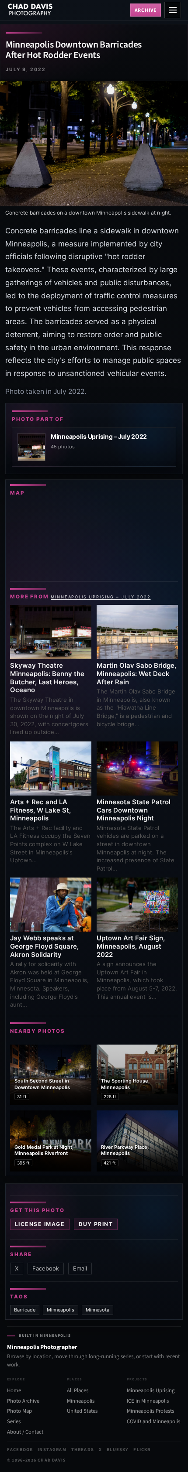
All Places (77, 1390)
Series (14, 1421)
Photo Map (19, 1410)
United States (82, 1410)
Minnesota (97, 1310)
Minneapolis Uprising (150, 1390)
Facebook (45, 1268)
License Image (40, 1224)
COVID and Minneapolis (153, 1421)
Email (80, 1268)
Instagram (52, 1449)
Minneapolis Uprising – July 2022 (100, 596)
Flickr (141, 1449)
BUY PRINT (96, 1224)
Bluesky (118, 1449)
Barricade (24, 1310)
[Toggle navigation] (172, 10)
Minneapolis (60, 1310)
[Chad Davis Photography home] (67, 10)
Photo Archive (23, 1400)
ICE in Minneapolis (148, 1400)
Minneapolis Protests (150, 1410)
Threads (82, 1449)
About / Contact (25, 1431)
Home (14, 1390)
